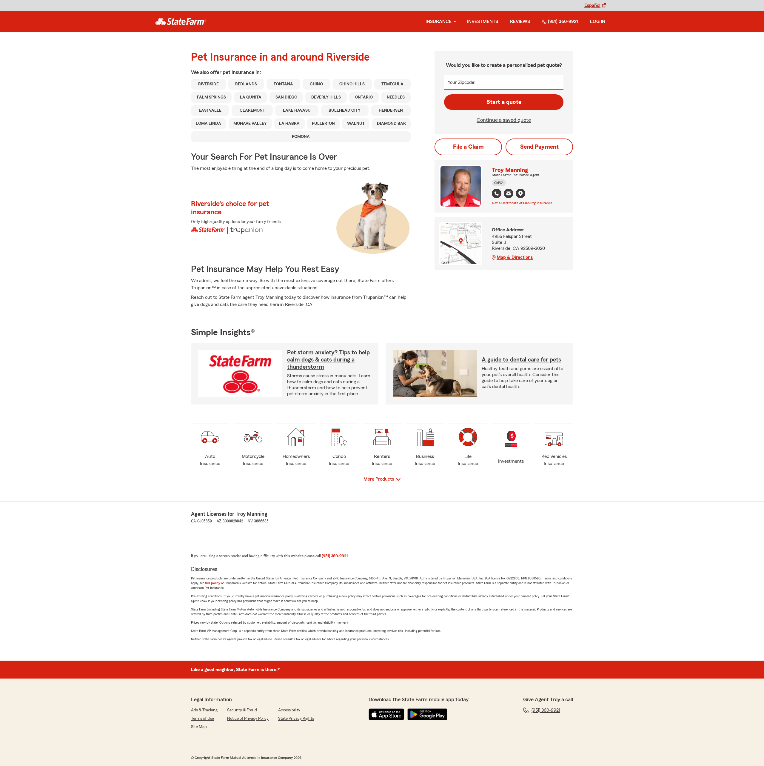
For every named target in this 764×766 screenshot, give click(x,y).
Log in (597, 21)
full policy (212, 583)
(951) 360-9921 (563, 21)
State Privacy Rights (296, 718)
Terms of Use (202, 718)
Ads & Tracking (204, 710)
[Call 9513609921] (496, 193)
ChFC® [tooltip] (498, 182)
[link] (181, 21)
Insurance (439, 21)
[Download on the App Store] (386, 714)
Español (592, 5)
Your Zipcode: (461, 82)
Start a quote (503, 102)
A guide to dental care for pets (521, 360)
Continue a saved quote (504, 120)
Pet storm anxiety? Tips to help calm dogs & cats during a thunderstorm (328, 360)
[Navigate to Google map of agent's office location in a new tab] (520, 193)
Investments (482, 21)
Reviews (520, 21)
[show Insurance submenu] (454, 21)
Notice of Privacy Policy (248, 718)
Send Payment (539, 147)
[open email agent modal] (508, 194)
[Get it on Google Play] (427, 714)
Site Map (199, 727)
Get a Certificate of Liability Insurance (522, 203)
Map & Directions (515, 257)
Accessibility (289, 710)
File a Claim (468, 147)
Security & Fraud (242, 710)
